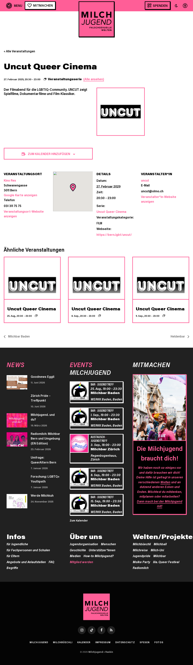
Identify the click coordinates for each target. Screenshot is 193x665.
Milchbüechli (142, 544)
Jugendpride (141, 556)
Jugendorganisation (84, 544)
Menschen (108, 544)
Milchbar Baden (18, 336)
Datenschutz (125, 642)
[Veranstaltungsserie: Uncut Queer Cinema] (36, 316)
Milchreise (140, 550)
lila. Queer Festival (166, 562)
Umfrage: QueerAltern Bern (43, 459)
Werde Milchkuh (42, 495)
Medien (75, 556)
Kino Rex (10, 180)
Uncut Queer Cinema (111, 211)
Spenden (160, 5)
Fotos (159, 642)
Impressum (103, 642)
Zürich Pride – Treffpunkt (41, 397)
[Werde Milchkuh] (17, 501)
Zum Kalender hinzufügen (49, 154)
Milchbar (159, 556)
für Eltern (13, 556)
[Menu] (14, 5)
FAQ (51, 562)
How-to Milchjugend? (98, 556)
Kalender (83, 642)
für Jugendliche (17, 544)
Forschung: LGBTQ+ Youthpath (45, 478)
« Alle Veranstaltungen (19, 51)
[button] (176, 5)
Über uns (86, 536)
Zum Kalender (79, 520)
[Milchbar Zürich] (79, 443)
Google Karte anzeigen (20, 195)
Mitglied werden (81, 562)
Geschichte (78, 550)
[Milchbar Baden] (79, 391)
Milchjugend (39, 642)
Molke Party (141, 562)
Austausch (98, 437)
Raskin (109, 651)
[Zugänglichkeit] (184, 5)
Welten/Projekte (163, 536)
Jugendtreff (105, 384)
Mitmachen (43, 5)
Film (99, 223)
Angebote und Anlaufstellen (26, 562)
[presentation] (32, 278)
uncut (145, 180)
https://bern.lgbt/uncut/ (114, 234)
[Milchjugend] (96, 19)
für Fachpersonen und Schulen (28, 550)
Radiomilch (141, 568)
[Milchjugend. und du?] (17, 420)
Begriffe (12, 568)
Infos (16, 536)
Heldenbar (178, 336)
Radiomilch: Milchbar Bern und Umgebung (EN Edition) (45, 438)
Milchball (160, 544)
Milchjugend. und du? (43, 416)
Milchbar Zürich (105, 449)
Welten (165, 482)
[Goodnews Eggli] (17, 382)
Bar (93, 384)
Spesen (144, 642)
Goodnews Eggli (42, 376)
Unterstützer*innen (102, 550)
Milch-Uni (157, 550)
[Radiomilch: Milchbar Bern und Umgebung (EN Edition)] (17, 439)
